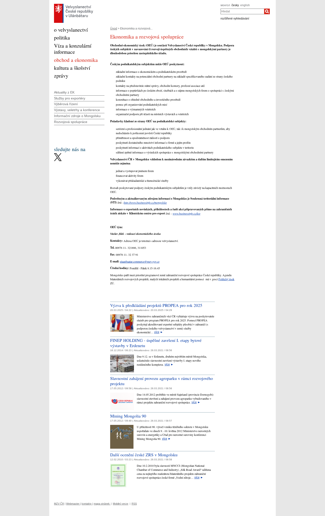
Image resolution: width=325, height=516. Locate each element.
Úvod (113, 28)
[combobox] (242, 11)
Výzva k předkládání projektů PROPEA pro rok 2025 (156, 305)
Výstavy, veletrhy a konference (77, 110)
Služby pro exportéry (69, 98)
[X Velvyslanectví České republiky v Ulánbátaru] (58, 154)
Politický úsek (226, 279)
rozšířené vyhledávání (235, 18)
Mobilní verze (120, 503)
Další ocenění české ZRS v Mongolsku (143, 454)
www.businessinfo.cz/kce (186, 213)
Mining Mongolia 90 (128, 416)
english (245, 5)
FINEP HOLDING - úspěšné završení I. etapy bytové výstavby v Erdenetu (156, 342)
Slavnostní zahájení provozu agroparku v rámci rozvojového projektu (161, 380)
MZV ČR (59, 503)
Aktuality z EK (64, 92)
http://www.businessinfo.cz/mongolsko (145, 202)
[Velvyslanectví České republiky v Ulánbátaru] (73, 5)
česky (235, 5)
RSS (134, 503)
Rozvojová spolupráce (70, 122)
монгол (225, 5)
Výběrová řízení (66, 104)
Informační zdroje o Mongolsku (77, 116)
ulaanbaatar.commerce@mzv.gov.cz (139, 261)
